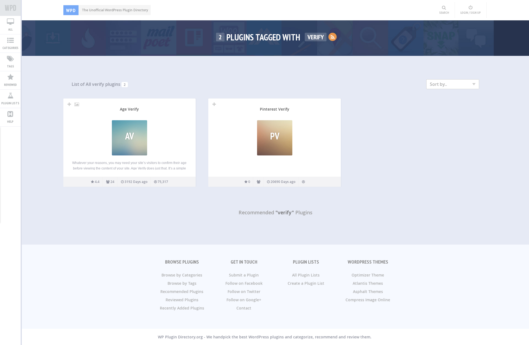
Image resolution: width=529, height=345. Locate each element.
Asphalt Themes (368, 291)
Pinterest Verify (274, 109)
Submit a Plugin (244, 275)
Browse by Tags (182, 283)
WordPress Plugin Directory (10, 8)
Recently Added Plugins (182, 308)
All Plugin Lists (306, 275)
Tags (10, 66)
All (10, 29)
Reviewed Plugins (182, 299)
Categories (10, 48)
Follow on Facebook (244, 283)
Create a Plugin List (306, 283)
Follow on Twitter (244, 291)
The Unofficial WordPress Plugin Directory (107, 10)
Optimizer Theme (368, 275)
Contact (243, 308)
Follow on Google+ (243, 299)
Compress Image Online (368, 299)
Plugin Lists (10, 103)
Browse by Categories (181, 275)
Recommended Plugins (181, 291)
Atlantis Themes (368, 283)
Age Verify (129, 109)
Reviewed (10, 85)
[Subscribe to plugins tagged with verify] (332, 37)
